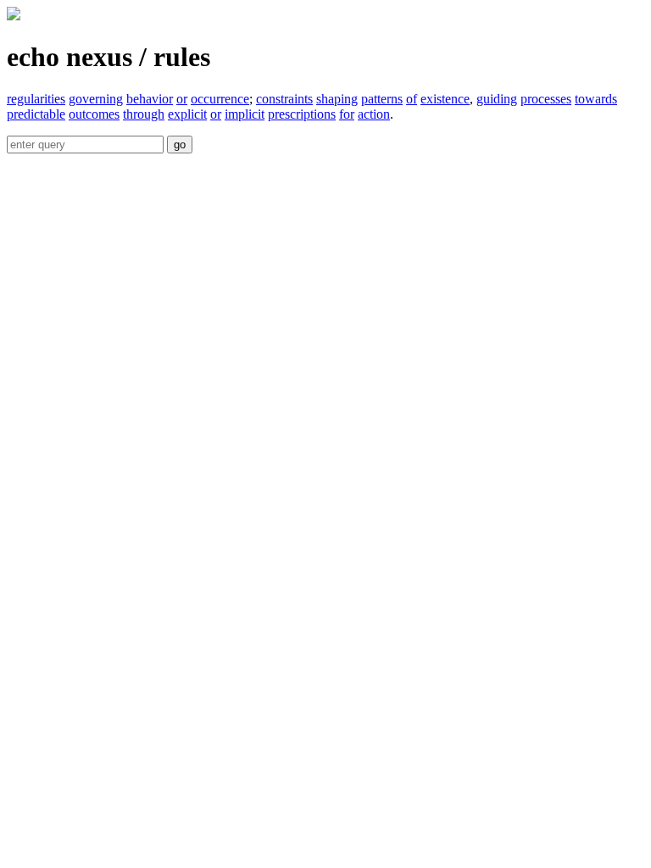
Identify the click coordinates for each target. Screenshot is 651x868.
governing (96, 99)
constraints (284, 99)
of (411, 99)
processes (545, 99)
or (181, 99)
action (374, 114)
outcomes (94, 114)
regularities (36, 99)
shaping (337, 99)
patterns (382, 99)
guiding (496, 99)
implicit (244, 114)
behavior (149, 99)
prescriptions (302, 114)
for (346, 114)
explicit (187, 114)
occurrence (220, 99)
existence (445, 99)
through (143, 114)
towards (596, 99)
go (180, 144)
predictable (36, 114)
